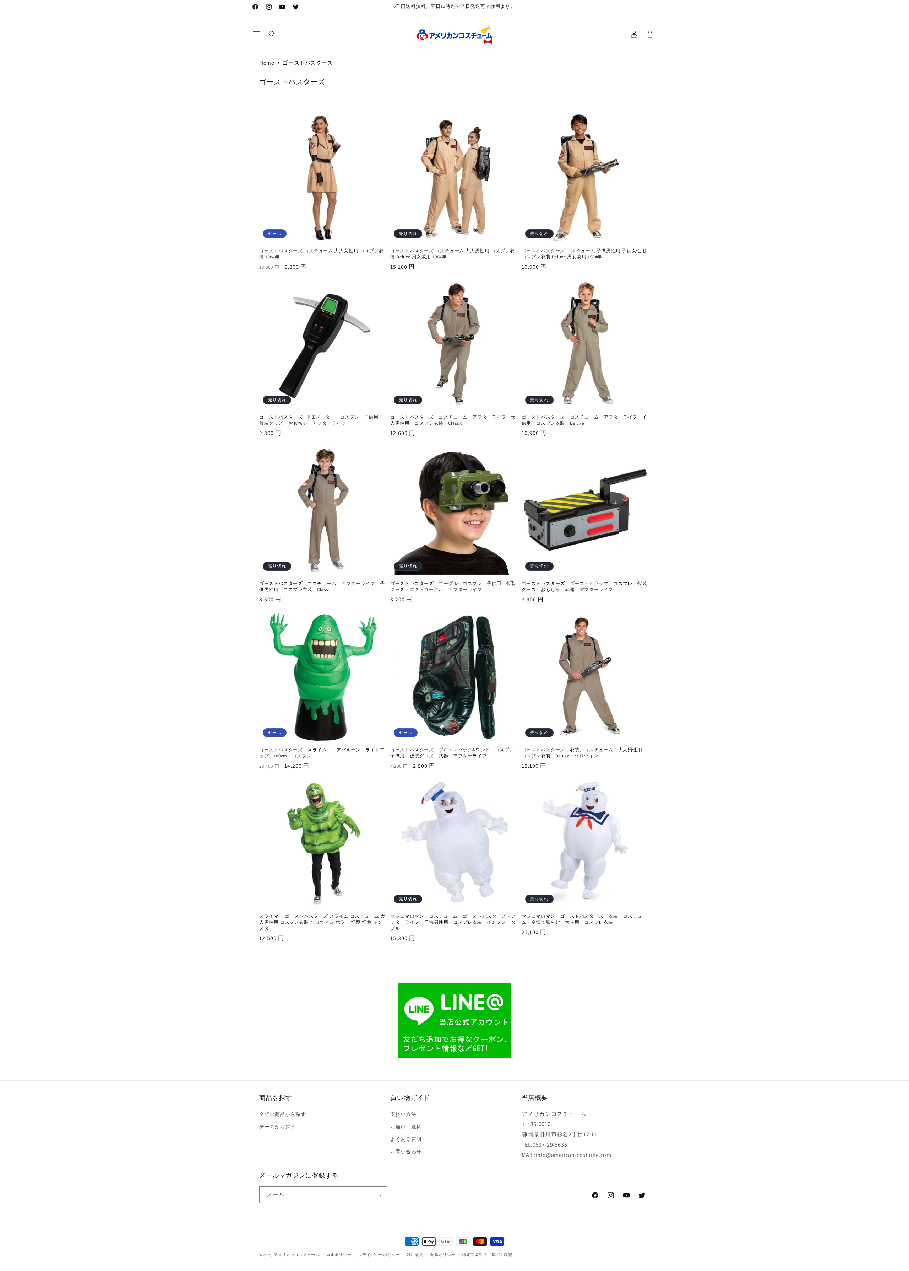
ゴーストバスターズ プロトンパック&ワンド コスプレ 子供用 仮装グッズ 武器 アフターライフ (454, 753)
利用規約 (415, 1254)
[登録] (379, 1194)
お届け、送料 (405, 1126)
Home (266, 63)
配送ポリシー (442, 1254)
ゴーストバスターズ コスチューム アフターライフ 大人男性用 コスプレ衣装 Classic (453, 420)
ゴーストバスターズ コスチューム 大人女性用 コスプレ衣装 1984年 (321, 254)
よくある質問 (405, 1139)
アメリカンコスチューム (297, 1254)
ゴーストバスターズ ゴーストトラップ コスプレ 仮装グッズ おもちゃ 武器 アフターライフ (584, 586)
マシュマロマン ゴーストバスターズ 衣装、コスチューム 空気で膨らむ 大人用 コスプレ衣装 (584, 919)
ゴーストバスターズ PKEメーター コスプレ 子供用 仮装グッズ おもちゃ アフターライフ (321, 420)
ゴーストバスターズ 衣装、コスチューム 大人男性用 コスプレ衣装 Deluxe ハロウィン (584, 753)
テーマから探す (277, 1126)
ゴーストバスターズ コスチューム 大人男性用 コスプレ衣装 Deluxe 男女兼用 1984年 (452, 254)
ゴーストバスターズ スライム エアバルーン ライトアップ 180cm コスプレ (322, 753)
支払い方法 (403, 1114)
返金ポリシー (338, 1254)
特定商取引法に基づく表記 (487, 1254)
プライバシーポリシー (379, 1254)
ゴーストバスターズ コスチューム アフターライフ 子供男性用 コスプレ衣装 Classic (322, 586)
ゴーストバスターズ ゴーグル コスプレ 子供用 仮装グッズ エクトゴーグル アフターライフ (453, 586)
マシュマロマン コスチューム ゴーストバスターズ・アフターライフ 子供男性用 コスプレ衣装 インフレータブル (453, 922)
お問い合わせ (405, 1151)
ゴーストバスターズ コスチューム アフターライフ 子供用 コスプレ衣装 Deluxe (584, 420)
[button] (256, 34)
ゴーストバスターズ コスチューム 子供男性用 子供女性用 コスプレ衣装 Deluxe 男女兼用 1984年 (584, 254)
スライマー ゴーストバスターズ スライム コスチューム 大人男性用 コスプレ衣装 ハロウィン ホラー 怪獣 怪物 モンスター (322, 922)
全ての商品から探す (282, 1114)
